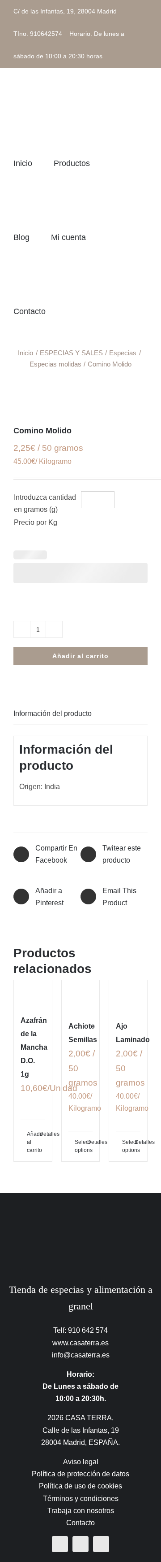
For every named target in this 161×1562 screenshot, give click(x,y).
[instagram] (80, 1544)
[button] (102, 311)
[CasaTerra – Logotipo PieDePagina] (80, 1211)
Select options (77, 1146)
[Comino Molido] (80, 397)
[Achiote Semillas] (81, 995)
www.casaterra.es (80, 1343)
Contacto (80, 1523)
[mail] (101, 1544)
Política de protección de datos (80, 1474)
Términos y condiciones (81, 1498)
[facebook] (60, 1544)
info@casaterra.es (81, 1355)
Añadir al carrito (80, 655)
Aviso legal (80, 1462)
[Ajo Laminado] (128, 995)
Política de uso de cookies (80, 1486)
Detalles (42, 1134)
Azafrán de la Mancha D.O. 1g (34, 1047)
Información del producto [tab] (52, 713)
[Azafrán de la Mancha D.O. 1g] (33, 992)
